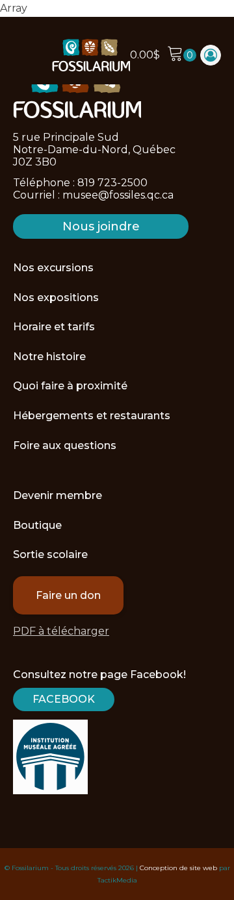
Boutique (37, 525)
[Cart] (181, 55)
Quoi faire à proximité (70, 386)
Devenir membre (57, 495)
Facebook (63, 699)
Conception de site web (178, 868)
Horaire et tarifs (54, 327)
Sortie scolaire (50, 554)
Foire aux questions (64, 445)
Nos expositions (56, 297)
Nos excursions (53, 267)
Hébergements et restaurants (91, 415)
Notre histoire (49, 356)
